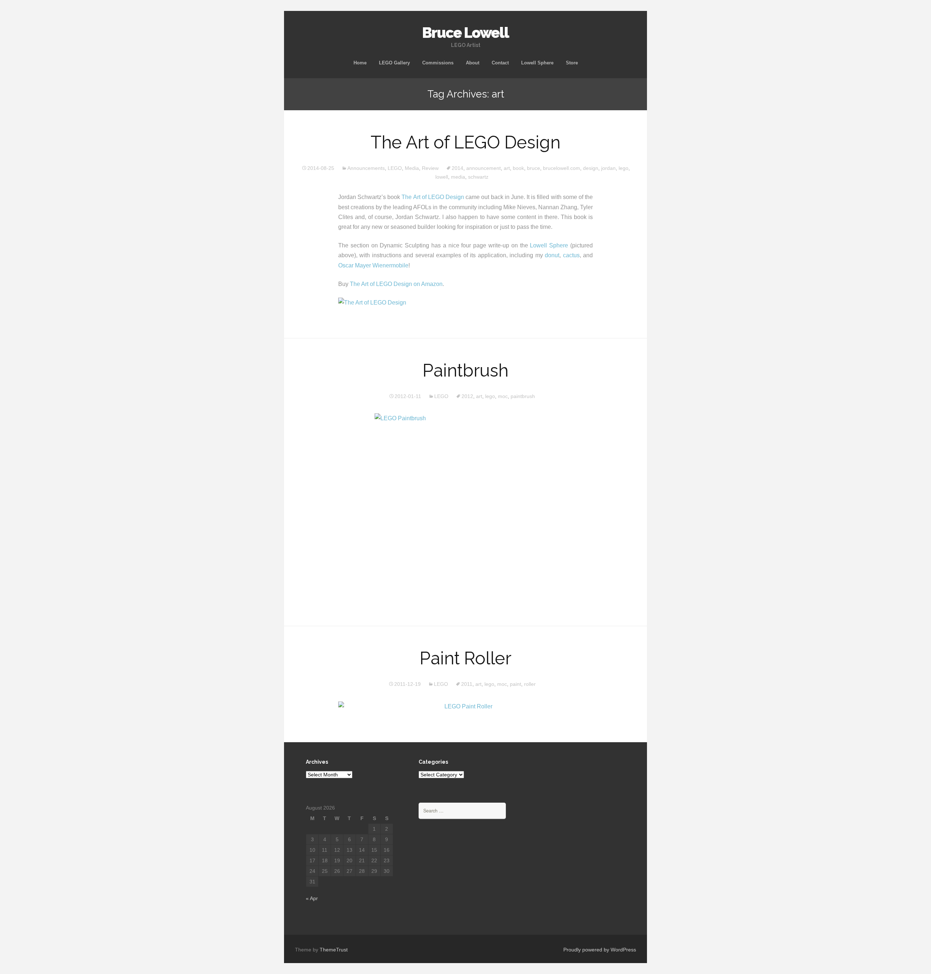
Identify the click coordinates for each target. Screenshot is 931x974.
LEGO (395, 168)
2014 (457, 168)
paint (515, 684)
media (458, 177)
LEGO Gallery (394, 62)
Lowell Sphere (537, 62)
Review (430, 168)
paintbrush (523, 396)
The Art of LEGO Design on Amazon (396, 284)
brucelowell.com (561, 168)
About (472, 62)
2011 (466, 684)
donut (552, 255)
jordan (608, 168)
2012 (467, 396)
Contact (500, 62)
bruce (533, 168)
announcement (483, 168)
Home (360, 62)
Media (412, 168)
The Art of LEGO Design (465, 142)
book (518, 168)
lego (623, 168)
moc (503, 396)
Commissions (437, 62)
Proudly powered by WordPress (599, 950)
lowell (441, 177)
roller (530, 684)
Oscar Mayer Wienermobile (373, 265)
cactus (571, 255)
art (507, 168)
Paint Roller (465, 658)
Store (572, 62)
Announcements (366, 168)
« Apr (312, 898)
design (590, 168)
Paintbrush (465, 370)
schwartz (478, 177)
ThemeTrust (334, 950)
